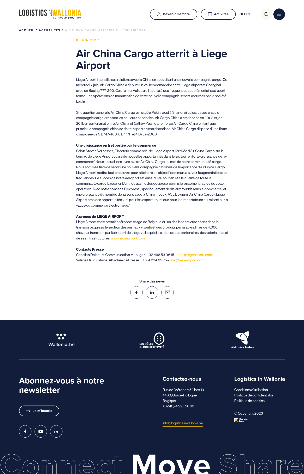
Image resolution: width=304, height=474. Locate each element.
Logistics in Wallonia (50, 14)
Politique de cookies (249, 401)
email (167, 292)
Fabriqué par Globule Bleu (241, 420)
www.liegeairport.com (128, 238)
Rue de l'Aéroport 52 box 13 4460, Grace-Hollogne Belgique (183, 395)
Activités (221, 14)
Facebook (25, 431)
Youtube (41, 431)
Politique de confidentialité (253, 395)
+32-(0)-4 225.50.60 (178, 406)
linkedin (152, 292)
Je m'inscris (42, 411)
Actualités (49, 30)
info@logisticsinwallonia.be (183, 423)
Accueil (26, 30)
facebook (136, 292)
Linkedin (56, 431)
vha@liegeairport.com (187, 260)
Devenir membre (176, 14)
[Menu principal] (279, 14)
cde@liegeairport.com (194, 255)
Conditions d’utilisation (251, 390)
